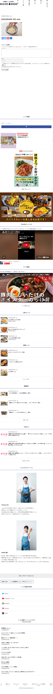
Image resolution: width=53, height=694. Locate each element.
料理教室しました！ (6, 628)
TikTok (6, 613)
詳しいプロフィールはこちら (26, 575)
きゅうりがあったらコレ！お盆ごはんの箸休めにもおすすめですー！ (18, 671)
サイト (3, 62)
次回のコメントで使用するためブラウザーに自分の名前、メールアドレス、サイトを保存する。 (26, 63)
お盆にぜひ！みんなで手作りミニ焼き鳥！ (11, 657)
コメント (4, 48)
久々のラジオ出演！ (6, 652)
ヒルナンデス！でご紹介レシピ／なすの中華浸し (13, 633)
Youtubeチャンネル (9, 598)
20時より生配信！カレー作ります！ (10, 642)
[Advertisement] (26, 85)
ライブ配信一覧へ (26, 305)
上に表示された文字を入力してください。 (11, 66)
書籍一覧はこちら (26, 189)
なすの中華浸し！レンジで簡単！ (9, 666)
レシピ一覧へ (26, 379)
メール (3, 60)
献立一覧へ (26, 420)
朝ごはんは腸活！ (5, 662)
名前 (2, 58)
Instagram (6, 603)
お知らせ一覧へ (26, 460)
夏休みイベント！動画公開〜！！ (9, 638)
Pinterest (6, 608)
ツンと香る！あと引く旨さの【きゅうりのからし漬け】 (15, 647)
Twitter (6, 593)
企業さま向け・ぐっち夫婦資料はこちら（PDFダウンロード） (17, 581)
